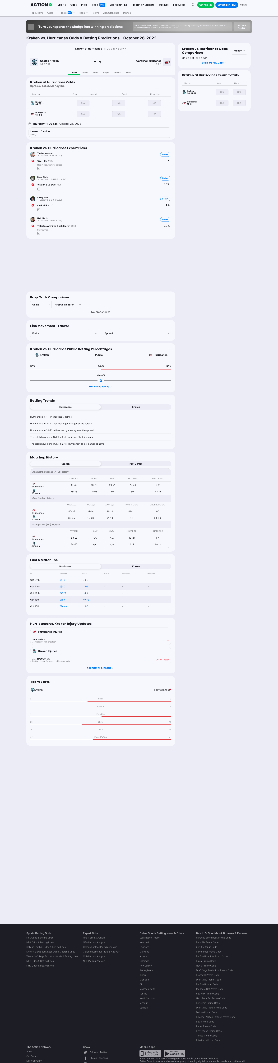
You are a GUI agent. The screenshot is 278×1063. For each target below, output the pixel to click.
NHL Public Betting (99, 386)
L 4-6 (85, 586)
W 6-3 (86, 599)
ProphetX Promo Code (207, 975)
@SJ (62, 599)
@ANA (63, 606)
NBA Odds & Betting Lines (40, 942)
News (85, 72)
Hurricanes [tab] (65, 407)
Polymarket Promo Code (209, 951)
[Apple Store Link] (150, 1053)
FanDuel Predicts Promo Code (212, 956)
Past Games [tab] (136, 463)
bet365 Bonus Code (206, 947)
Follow (165, 154)
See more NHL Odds (213, 62)
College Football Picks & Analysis (100, 947)
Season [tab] (65, 463)
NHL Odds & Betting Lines (40, 965)
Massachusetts (147, 989)
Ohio (141, 984)
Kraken (44, 354)
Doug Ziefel (42, 177)
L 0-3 (85, 579)
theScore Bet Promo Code (209, 989)
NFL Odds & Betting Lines (39, 937)
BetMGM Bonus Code (207, 942)
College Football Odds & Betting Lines (46, 947)
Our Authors (32, 1056)
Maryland (144, 951)
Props (106, 72)
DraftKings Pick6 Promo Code (211, 1007)
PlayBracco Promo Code (209, 1031)
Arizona (143, 956)
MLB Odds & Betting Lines (40, 961)
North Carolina (147, 998)
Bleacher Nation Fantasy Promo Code (216, 1017)
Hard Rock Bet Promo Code (210, 998)
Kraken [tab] (136, 407)
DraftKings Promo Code (208, 979)
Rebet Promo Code (206, 1026)
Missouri (143, 1003)
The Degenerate (44, 153)
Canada (143, 1007)
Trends (117, 72)
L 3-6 (85, 606)
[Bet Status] (33, 161)
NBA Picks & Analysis (94, 942)
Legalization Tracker (149, 937)
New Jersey (145, 965)
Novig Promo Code (206, 965)
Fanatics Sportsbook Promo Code (213, 937)
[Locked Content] (100, 380)
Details (74, 72)
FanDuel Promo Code (207, 984)
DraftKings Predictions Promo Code (214, 970)
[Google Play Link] (174, 1053)
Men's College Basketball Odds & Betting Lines (50, 951)
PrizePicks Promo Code (208, 1040)
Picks (95, 72)
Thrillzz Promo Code (206, 1035)
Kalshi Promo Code (206, 961)
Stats (128, 72)
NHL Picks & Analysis (94, 961)
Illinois (142, 975)
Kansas (143, 993)
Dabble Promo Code (206, 1012)
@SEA (63, 593)
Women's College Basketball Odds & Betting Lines (52, 956)
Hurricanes (160, 354)
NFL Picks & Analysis (94, 937)
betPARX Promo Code (207, 993)
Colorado (144, 961)
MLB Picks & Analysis (94, 956)
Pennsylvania (146, 970)
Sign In (243, 5)
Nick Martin (42, 218)
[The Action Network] (41, 4)
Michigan (144, 979)
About (29, 1051)
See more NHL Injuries (99, 667)
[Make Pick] (38, 168)
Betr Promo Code (205, 1021)
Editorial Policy (34, 1060)
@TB (62, 579)
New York (144, 942)
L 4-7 (85, 593)
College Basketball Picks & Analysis (101, 951)
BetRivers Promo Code (208, 1003)
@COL (63, 586)
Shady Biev (42, 197)
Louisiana (144, 947)
